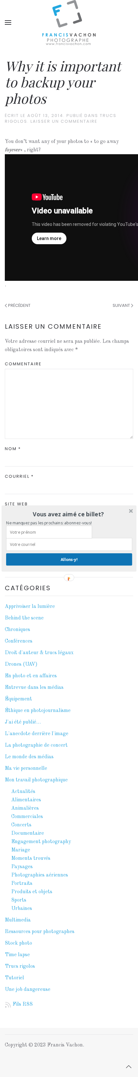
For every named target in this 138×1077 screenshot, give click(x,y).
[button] (68, 514)
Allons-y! (69, 559)
